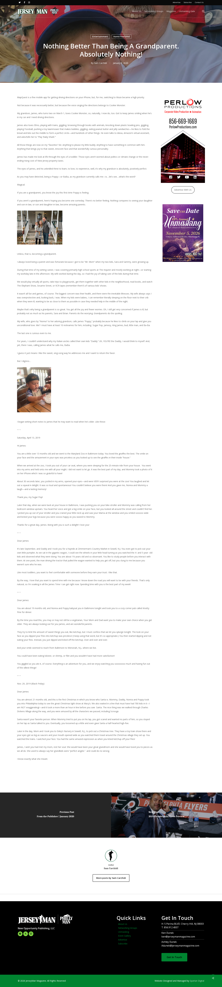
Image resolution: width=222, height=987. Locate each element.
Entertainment (100, 36)
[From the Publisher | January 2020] (55, 815)
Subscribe (122, 943)
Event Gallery (124, 935)
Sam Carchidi (100, 63)
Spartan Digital (197, 980)
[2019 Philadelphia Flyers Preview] (166, 815)
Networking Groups (127, 927)
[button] (174, 957)
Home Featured (121, 36)
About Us (122, 924)
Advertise (122, 939)
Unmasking (123, 931)
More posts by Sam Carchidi (111, 878)
